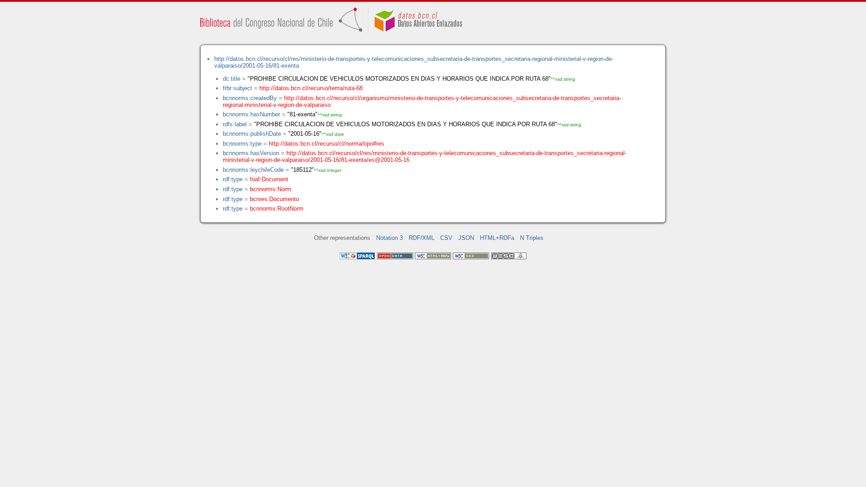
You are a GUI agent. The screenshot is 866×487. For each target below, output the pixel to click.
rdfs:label (235, 124)
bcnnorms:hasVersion (251, 153)
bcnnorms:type (242, 143)
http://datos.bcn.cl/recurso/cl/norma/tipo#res (326, 143)
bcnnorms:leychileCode (253, 169)
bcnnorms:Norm (270, 189)
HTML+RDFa (497, 237)
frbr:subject (237, 88)
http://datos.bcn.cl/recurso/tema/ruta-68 (311, 88)
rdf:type (233, 179)
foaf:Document (269, 179)
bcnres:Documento (274, 199)
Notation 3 (389, 237)
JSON (466, 237)
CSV (446, 237)
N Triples (532, 237)
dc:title (231, 78)
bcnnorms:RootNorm (277, 208)
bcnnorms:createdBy (250, 98)
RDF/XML (421, 237)
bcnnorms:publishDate (252, 133)
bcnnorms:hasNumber (251, 114)
